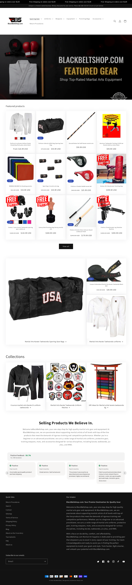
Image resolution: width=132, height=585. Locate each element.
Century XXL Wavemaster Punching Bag (111, 186)
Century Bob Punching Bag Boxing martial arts (51, 228)
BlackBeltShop (58, 580)
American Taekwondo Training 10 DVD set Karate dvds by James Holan (111, 144)
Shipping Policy (11, 521)
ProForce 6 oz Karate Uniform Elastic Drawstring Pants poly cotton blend (20, 144)
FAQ (7, 541)
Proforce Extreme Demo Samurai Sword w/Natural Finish (81, 230)
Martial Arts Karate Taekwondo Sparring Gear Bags (44, 341)
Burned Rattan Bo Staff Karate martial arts (81, 143)
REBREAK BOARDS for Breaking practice (20, 186)
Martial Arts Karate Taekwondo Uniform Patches (66, 406)
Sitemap (9, 514)
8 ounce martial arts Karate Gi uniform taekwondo (26, 406)
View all (66, 246)
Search (8, 506)
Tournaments (11, 537)
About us (9, 545)
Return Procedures (12, 502)
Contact (9, 510)
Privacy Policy (11, 525)
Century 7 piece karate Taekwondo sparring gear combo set (20, 228)
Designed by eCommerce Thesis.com (73, 580)
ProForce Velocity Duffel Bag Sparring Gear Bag (51, 144)
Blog (7, 529)
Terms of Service (12, 518)
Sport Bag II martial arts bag (51, 186)
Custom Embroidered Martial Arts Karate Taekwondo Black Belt (106, 285)
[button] (35, 18)
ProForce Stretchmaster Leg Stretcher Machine (111, 228)
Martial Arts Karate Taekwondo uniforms (105, 341)
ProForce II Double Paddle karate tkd (81, 186)
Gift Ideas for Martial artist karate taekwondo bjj (106, 406)
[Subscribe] (44, 561)
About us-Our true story (14, 533)
